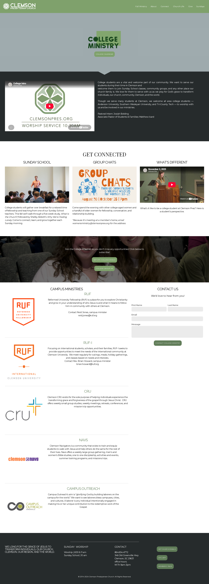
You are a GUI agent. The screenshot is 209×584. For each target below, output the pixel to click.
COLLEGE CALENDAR (104, 54)
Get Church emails (167, 549)
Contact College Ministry (167, 343)
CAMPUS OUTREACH (83, 489)
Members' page (165, 566)
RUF (87, 294)
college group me (104, 268)
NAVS (83, 440)
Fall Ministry (141, 6)
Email (134, 315)
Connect (165, 6)
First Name (136, 305)
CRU (87, 391)
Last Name (173, 305)
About (154, 6)
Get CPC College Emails (104, 260)
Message (135, 324)
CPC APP (162, 558)
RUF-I (87, 343)
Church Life (179, 6)
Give (190, 6)
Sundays (200, 6)
